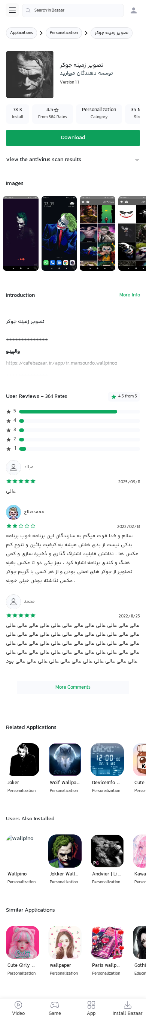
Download (73, 137)
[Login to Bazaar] (133, 10)
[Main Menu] (12, 10)
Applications (21, 33)
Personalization (64, 33)
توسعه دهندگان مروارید (86, 73)
